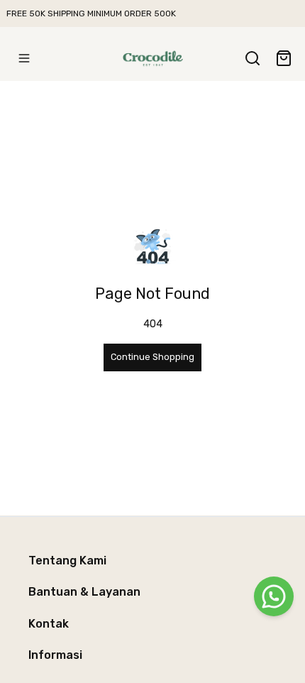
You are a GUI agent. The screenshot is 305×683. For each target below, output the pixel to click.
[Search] (252, 58)
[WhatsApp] (274, 596)
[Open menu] (24, 58)
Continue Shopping (152, 356)
